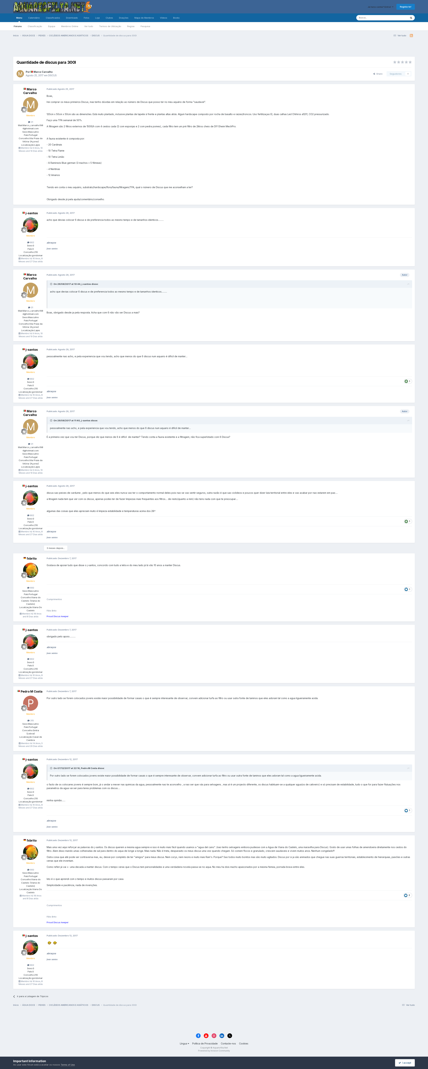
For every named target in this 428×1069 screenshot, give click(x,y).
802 (31, 242)
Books (176, 17)
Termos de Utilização (110, 26)
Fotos (86, 17)
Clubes (109, 17)
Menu (19, 17)
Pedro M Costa (31, 691)
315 (32, 720)
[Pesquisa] (411, 17)
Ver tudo (88, 26)
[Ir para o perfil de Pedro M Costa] (30, 703)
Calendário (34, 17)
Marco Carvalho (43, 71)
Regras (131, 26)
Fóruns (18, 26)
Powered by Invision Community (214, 1050)
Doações (123, 17)
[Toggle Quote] (51, 284)
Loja (97, 17)
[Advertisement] (214, 48)
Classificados (53, 17)
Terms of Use (68, 1064)
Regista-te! (405, 6)
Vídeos (163, 17)
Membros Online (69, 26)
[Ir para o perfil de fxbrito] (30, 570)
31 (31, 122)
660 (31, 587)
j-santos (32, 213)
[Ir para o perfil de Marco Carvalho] (20, 73)
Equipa (51, 26)
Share (379, 73)
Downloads (72, 17)
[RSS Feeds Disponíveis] (411, 35)
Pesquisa (145, 26)
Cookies (243, 1043)
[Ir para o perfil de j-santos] (30, 224)
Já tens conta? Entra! (380, 7)
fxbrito (32, 558)
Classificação (35, 26)
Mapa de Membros (144, 17)
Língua (184, 1043)
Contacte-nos (228, 1043)
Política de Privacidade (205, 1043)
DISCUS (52, 75)
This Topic (397, 17)
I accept (406, 1062)
